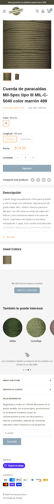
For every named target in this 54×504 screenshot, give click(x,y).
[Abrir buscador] (37, 11)
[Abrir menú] (4, 11)
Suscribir (12, 441)
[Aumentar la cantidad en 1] (33, 158)
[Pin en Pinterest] (38, 180)
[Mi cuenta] (42, 11)
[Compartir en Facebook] (33, 180)
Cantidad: (8, 157)
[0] (49, 11)
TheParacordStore (13, 107)
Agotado (27, 168)
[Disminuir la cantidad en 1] (18, 158)
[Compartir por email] (49, 180)
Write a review (27, 290)
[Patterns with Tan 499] (7, 260)
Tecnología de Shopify (12, 498)
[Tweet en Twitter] (44, 180)
